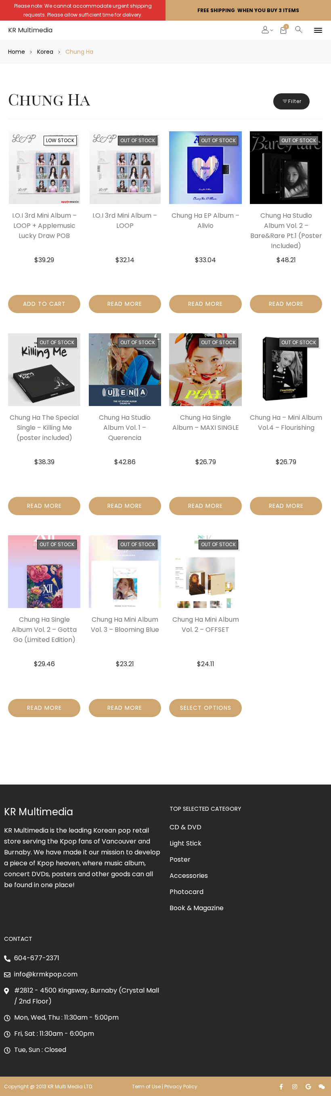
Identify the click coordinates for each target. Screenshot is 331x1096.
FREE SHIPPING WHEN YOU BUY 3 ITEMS (248, 10)
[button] (265, 31)
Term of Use (146, 1086)
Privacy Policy (181, 1086)
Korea (45, 52)
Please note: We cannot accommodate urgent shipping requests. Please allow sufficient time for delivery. (83, 10)
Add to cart (44, 304)
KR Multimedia (30, 30)
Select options (205, 708)
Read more (124, 304)
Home (16, 52)
